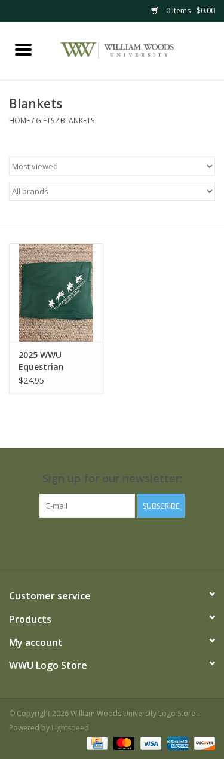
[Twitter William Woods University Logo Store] (69, 542)
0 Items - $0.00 (189, 10)
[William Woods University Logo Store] (135, 50)
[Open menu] (23, 49)
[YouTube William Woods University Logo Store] (133, 542)
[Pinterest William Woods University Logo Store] (112, 542)
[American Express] (176, 742)
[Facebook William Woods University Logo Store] (47, 542)
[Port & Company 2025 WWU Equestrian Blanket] (56, 292)
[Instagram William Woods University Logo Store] (176, 542)
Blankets (77, 120)
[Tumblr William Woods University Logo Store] (155, 542)
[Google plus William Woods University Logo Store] (90, 542)
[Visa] (149, 742)
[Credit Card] (95, 742)
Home (19, 120)
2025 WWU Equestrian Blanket (41, 361)
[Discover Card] (202, 742)
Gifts (45, 120)
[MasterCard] (122, 742)
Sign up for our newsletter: (112, 478)
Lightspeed (70, 728)
